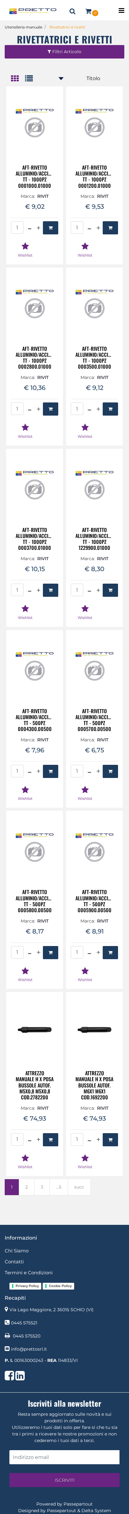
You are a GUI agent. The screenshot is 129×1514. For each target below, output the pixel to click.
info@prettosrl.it (29, 1349)
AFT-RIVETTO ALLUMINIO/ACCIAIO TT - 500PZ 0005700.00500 (94, 720)
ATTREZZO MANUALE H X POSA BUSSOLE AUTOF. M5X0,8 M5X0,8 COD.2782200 (35, 1085)
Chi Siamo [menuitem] (16, 1251)
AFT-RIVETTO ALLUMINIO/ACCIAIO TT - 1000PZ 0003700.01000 (35, 539)
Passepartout (78, 1504)
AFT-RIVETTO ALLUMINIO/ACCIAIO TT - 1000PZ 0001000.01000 (35, 177)
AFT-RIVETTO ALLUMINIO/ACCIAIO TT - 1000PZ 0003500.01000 (94, 358)
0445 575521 (24, 1323)
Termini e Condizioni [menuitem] (29, 1273)
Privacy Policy (27, 1286)
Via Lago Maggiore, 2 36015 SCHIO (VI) (51, 1309)
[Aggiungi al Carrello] (50, 227)
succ (79, 1187)
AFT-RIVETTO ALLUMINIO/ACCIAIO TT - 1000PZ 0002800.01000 (35, 358)
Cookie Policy (60, 1286)
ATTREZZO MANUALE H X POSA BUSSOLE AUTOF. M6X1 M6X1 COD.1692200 (94, 1085)
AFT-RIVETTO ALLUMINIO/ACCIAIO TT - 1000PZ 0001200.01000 (94, 177)
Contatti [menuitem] (14, 1262)
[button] (64, 1480)
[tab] (18, 79)
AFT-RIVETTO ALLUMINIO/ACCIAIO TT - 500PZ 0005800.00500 (35, 901)
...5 (58, 1187)
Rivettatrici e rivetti (67, 27)
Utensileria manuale (23, 27)
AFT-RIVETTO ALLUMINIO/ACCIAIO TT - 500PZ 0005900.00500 (94, 901)
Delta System (96, 1510)
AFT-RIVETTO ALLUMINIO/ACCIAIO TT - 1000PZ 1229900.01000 (94, 539)
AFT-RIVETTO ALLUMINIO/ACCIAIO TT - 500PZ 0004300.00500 (35, 720)
